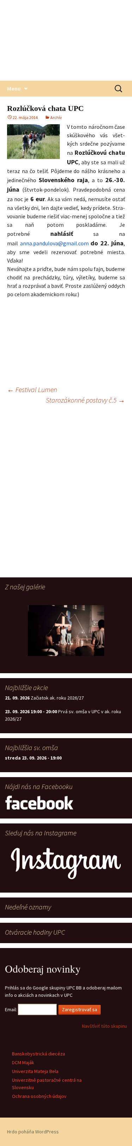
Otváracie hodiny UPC (35, 932)
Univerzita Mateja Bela (35, 1071)
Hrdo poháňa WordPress (33, 1131)
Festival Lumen (32, 389)
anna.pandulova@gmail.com (54, 243)
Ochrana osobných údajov (39, 1096)
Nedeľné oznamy (28, 906)
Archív (56, 117)
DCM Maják (23, 1062)
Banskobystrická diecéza (38, 1054)
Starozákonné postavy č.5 (85, 400)
